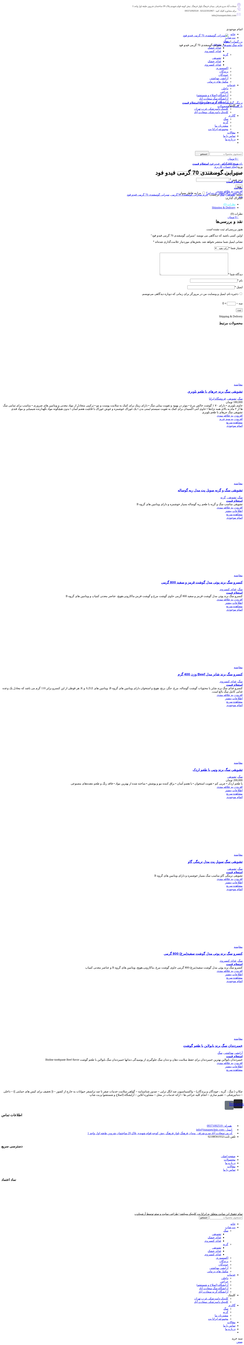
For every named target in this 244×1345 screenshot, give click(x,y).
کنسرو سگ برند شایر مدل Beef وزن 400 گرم (210, 674)
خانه (240, 45)
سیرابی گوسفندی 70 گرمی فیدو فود (148, 194)
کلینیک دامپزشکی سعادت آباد (211, 1301)
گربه (223, 497)
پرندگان (223, 1261)
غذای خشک (214, 1237)
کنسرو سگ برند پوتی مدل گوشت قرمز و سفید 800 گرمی (202, 582)
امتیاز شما (235, 248)
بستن (239, 1341)
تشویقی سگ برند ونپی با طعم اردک (218, 770)
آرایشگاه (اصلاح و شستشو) (212, 1284)
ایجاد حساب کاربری (225, 166)
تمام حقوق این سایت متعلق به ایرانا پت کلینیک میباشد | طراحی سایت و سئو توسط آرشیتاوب (189, 1213)
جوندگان (223, 1264)
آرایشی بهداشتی (233, 1052)
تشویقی (226, 45)
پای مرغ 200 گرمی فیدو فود (226, 163)
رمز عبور (236, 179)
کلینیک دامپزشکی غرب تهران (211, 1298)
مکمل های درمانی (217, 1271)
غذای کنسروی (228, 589)
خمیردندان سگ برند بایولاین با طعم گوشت (213, 1046)
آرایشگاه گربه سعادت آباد (213, 1291)
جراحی (224, 1281)
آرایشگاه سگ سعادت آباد (213, 1288)
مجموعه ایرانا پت (218, 1318)
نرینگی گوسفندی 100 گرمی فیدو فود (221, 102)
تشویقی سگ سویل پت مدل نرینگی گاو (215, 862)
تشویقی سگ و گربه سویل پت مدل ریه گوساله (210, 490)
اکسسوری (222, 1257)
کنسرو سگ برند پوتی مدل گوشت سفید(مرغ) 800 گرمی (203, 954)
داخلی (224, 1278)
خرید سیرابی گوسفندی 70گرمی (189, 194)
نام (240, 280)
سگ (234, 45)
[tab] (118, 204)
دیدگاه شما (235, 274)
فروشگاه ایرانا (217, 398)
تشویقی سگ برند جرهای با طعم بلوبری (215, 391)
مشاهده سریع (234, 422)
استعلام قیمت (190, 102)
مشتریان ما (221, 1315)
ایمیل (239, 287)
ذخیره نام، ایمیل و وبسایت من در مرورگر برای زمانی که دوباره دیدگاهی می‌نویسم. (190, 293)
